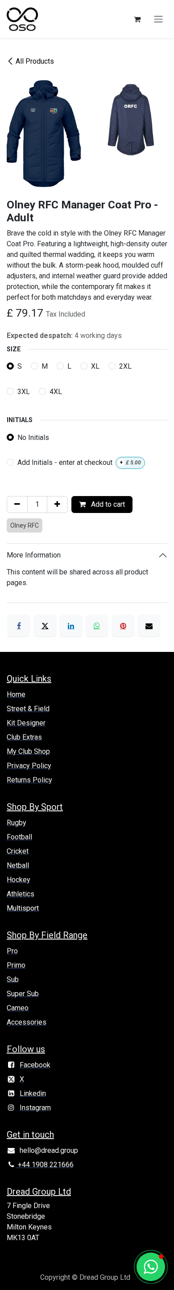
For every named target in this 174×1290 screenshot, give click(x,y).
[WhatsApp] (97, 625)
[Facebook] (18, 625)
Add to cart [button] (107, 504)
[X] (45, 625)
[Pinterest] (123, 625)
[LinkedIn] (71, 625)
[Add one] (57, 504)
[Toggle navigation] (158, 19)
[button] (151, 1267)
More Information (34, 555)
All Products (35, 61)
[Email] (149, 625)
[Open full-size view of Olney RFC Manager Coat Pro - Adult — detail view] (130, 119)
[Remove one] (17, 504)
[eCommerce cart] (137, 19)
